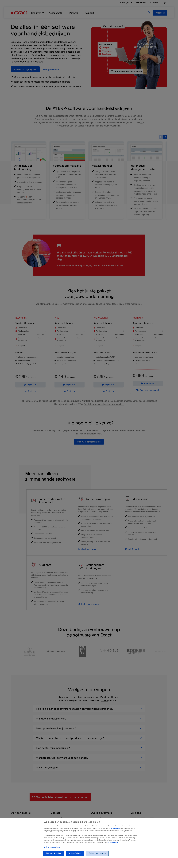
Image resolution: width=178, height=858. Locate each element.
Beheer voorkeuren (97, 853)
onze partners (115, 828)
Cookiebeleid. (113, 842)
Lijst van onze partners (52, 847)
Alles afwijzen (75, 853)
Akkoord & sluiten (53, 853)
